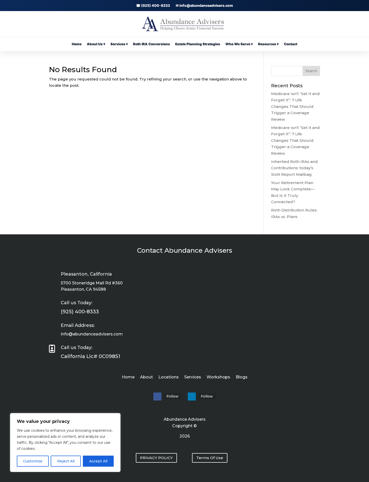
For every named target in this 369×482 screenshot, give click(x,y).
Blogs (242, 377)
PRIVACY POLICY (156, 457)
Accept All (98, 461)
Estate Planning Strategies (197, 44)
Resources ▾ (268, 44)
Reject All (66, 461)
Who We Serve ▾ (239, 44)
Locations (168, 377)
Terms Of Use (209, 457)
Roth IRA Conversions (151, 44)
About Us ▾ (96, 44)
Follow (172, 396)
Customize (32, 461)
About (146, 377)
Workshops (218, 377)
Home (77, 44)
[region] (65, 442)
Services (192, 377)
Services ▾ (119, 44)
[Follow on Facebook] (157, 396)
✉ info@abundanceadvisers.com (204, 5)
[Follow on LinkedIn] (192, 396)
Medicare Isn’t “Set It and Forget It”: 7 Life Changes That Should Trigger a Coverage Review (295, 106)
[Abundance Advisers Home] (184, 29)
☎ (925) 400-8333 (153, 5)
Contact (290, 44)
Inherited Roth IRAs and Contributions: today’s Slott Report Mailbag (294, 168)
